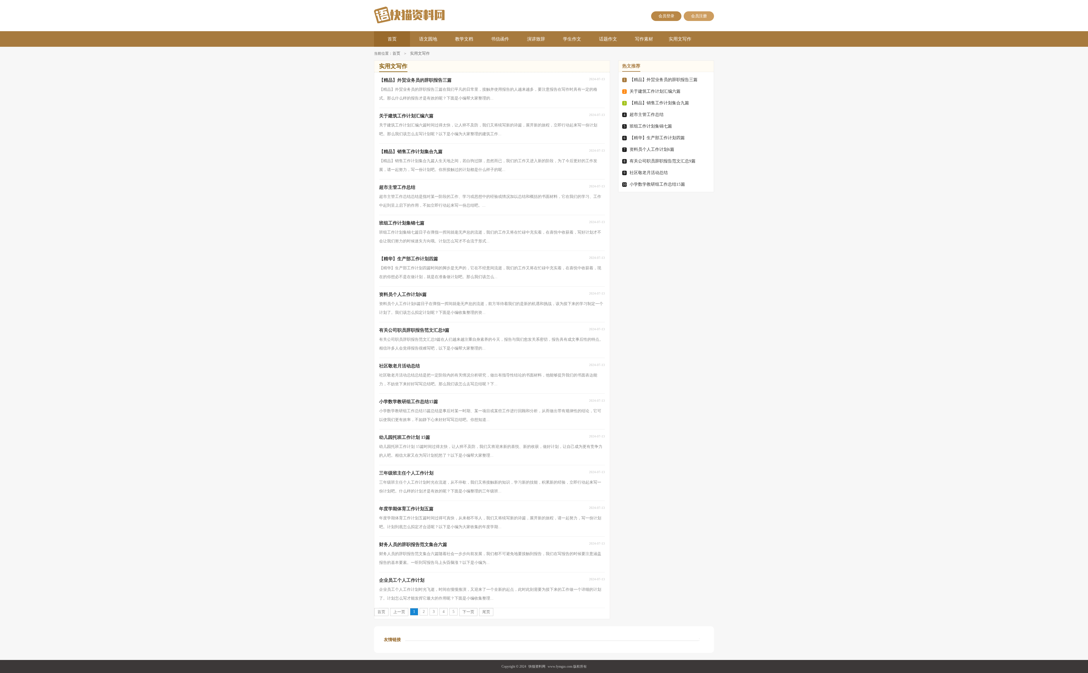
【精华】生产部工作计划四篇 (657, 138)
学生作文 (572, 39)
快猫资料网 (536, 666)
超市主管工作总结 (647, 114)
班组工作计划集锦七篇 (651, 126)
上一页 (399, 612)
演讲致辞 (536, 39)
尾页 (486, 612)
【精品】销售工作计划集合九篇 (659, 103)
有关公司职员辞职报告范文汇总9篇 (663, 161)
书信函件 (500, 39)
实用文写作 (680, 39)
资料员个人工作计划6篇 (652, 149)
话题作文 (608, 39)
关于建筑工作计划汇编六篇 (655, 91)
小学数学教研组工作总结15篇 (657, 184)
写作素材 (644, 39)
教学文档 (464, 39)
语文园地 (428, 39)
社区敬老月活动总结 (649, 172)
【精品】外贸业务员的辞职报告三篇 (664, 79)
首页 (392, 39)
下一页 (468, 612)
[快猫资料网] (428, 15)
